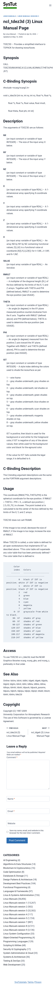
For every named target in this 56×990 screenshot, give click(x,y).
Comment (12, 757)
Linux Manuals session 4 (15, 914)
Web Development (12, 964)
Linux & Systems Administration (18, 895)
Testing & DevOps (11, 961)
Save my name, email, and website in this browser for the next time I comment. (26, 831)
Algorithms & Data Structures (17, 864)
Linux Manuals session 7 (15, 922)
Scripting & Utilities (12, 945)
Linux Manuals (9, 16)
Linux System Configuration (16, 933)
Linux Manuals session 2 (15, 906)
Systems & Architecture (14, 957)
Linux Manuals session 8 (15, 926)
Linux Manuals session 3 (28, 16)
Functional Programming (15, 887)
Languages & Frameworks (15, 891)
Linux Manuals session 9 (15, 930)
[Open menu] (50, 5)
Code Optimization (12, 872)
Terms (30, 982)
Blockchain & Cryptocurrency (17, 868)
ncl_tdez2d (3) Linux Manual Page (16, 732)
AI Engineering (10, 860)
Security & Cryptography (14, 949)
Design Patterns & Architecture (17, 879)
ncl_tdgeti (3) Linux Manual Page (40, 732)
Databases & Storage (13, 876)
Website (11, 823)
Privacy (37, 982)
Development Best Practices (16, 883)
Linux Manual (11, 34)
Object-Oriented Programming (17, 937)
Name (11, 799)
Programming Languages (15, 941)
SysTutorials (21, 982)
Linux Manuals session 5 (15, 918)
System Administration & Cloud (18, 953)
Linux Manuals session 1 (15, 903)
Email (11, 811)
